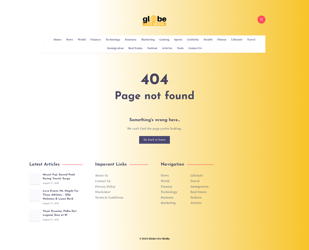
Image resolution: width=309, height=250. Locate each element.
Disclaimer (103, 192)
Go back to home (155, 140)
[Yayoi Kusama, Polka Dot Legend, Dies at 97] (34, 215)
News (69, 39)
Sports (178, 39)
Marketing (148, 39)
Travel (251, 39)
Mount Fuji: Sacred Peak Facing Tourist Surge (59, 176)
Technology (113, 39)
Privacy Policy (105, 187)
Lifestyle (236, 39)
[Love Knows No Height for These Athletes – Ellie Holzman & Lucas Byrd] (34, 195)
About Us (101, 176)
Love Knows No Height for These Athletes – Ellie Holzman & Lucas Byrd (61, 195)
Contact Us (195, 48)
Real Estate (135, 48)
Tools (180, 48)
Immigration (115, 48)
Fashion (152, 48)
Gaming (164, 39)
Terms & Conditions (109, 198)
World (82, 39)
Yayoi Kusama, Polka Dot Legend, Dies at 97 (60, 213)
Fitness (222, 39)
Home (57, 39)
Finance (95, 39)
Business (130, 39)
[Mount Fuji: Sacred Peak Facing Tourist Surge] (34, 179)
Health (208, 39)
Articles (167, 48)
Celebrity (193, 39)
